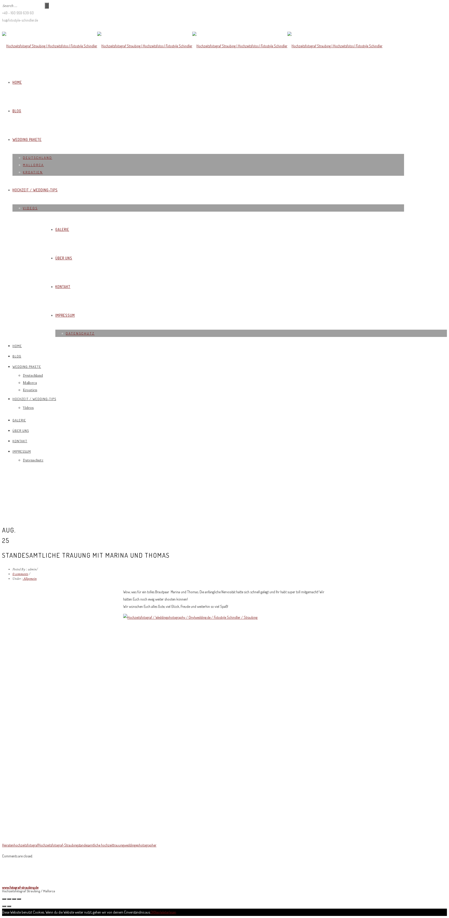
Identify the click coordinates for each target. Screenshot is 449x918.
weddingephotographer (140, 845)
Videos (30, 208)
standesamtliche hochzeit (95, 845)
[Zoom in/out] (19, 899)
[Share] (9, 899)
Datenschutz (80, 333)
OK (152, 912)
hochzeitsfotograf (26, 845)
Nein (157, 912)
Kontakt (62, 286)
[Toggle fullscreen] (14, 899)
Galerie (62, 229)
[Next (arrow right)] (9, 906)
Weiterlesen (168, 912)
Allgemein (30, 578)
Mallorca (33, 165)
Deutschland (37, 157)
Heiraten (8, 845)
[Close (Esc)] (4, 899)
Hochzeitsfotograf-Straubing (58, 845)
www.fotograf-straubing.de (20, 887)
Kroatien (33, 172)
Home (17, 82)
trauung (118, 845)
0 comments (20, 574)
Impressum (65, 315)
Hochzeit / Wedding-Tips (35, 190)
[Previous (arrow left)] (4, 906)
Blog (16, 111)
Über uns (63, 258)
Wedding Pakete (27, 139)
